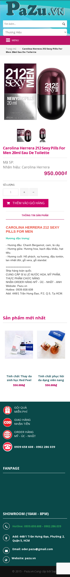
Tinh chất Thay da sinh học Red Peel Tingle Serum (19, 380)
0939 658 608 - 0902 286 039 (34, 447)
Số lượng (9, 184)
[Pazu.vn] (34, 8)
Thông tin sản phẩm (35, 215)
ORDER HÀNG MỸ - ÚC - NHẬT (25, 434)
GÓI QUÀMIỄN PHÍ (20, 409)
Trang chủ (11, 48)
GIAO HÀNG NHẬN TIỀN (22, 422)
